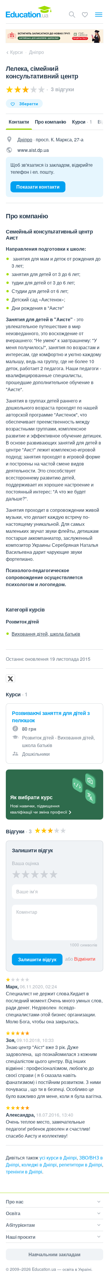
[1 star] (16, 874)
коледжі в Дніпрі (39, 1164)
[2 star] (25, 874)
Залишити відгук (37, 959)
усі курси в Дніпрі (58, 1157)
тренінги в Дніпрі (24, 1171)
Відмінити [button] (84, 958)
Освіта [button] (13, 1213)
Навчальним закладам (54, 1254)
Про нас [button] (15, 1201)
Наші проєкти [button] (20, 1236)
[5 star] (53, 874)
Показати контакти (38, 186)
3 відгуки (61, 89)
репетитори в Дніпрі (80, 1164)
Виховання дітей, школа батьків (46, 633)
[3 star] (35, 874)
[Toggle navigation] (98, 14)
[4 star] (44, 874)
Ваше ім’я (27, 891)
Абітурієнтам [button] (20, 1225)
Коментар (26, 912)
